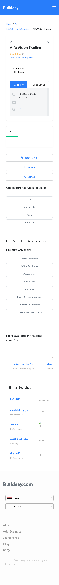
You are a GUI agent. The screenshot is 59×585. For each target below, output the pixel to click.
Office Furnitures (29, 266)
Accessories (29, 274)
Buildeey (11, 7)
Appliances (29, 281)
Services (19, 24)
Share (31, 167)
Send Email (39, 84)
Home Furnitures (29, 258)
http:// (22, 108)
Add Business (12, 531)
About (7, 525)
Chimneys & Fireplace (29, 304)
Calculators (11, 537)
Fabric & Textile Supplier (17, 29)
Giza (29, 214)
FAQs (7, 550)
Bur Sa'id (29, 222)
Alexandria (29, 207)
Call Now (19, 84)
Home (9, 24)
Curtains (29, 289)
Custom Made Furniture (29, 312)
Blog (6, 544)
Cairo (29, 199)
